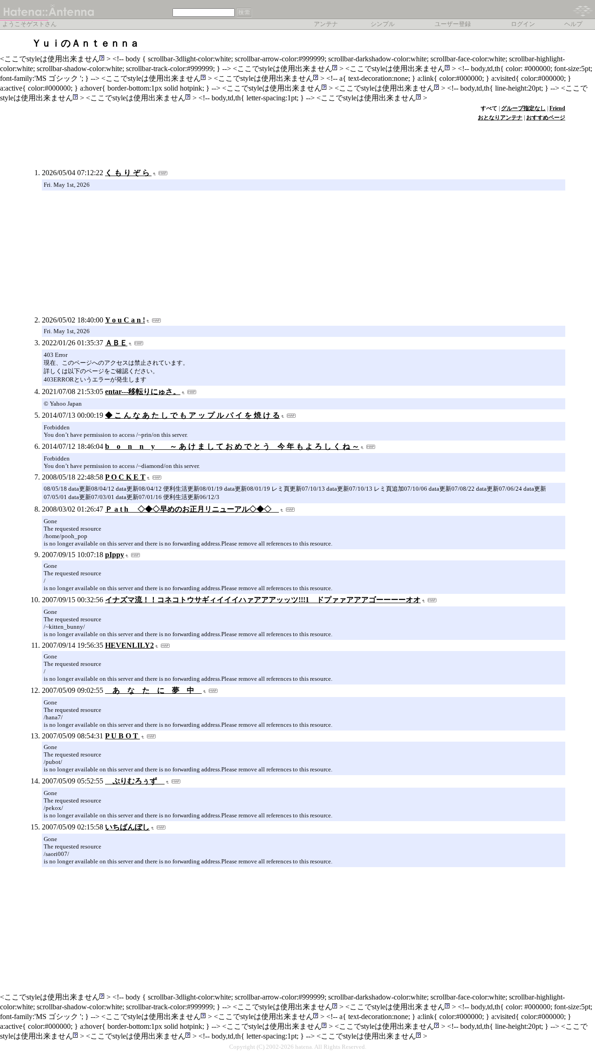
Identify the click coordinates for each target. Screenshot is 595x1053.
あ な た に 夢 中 (153, 690)
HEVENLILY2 (129, 645)
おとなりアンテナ (500, 117)
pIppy (114, 555)
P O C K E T (125, 477)
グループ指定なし (523, 108)
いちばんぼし (127, 827)
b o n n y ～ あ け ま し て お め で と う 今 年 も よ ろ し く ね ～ (232, 446)
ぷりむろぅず (135, 781)
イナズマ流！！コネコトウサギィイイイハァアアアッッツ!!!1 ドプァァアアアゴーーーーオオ (263, 600)
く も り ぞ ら (128, 173)
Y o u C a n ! (125, 320)
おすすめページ (545, 117)
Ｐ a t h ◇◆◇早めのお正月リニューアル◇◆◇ (192, 509)
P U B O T (122, 736)
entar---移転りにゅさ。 (142, 391)
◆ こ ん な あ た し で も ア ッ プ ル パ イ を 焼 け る (192, 415)
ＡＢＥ (116, 343)
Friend (557, 108)
